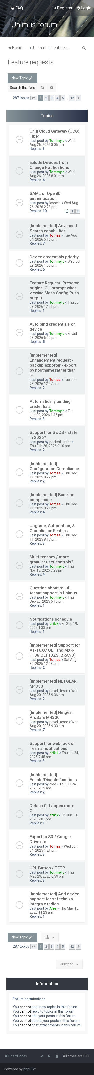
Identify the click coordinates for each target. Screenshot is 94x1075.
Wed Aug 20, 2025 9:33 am (54, 724)
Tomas (55, 235)
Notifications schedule (51, 619)
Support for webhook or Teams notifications (52, 746)
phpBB (28, 1069)
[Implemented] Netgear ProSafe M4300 (51, 715)
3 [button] (52, 98)
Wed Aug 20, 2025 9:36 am (54, 693)
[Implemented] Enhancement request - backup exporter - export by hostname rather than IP (53, 365)
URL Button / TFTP (47, 867)
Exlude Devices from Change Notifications (49, 165)
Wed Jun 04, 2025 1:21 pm (54, 848)
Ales (53, 908)
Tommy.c (56, 141)
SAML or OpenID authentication (45, 196)
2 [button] (46, 98)
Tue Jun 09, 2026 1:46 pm (52, 413)
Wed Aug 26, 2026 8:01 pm (52, 174)
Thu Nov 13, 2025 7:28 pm (52, 568)
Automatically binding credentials (50, 404)
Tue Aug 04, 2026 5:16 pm (53, 237)
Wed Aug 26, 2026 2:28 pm (54, 205)
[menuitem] (17, 7)
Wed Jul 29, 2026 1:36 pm (55, 263)
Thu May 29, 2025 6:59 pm (52, 874)
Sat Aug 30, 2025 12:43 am (53, 662)
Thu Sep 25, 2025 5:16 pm (52, 599)
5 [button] (63, 98)
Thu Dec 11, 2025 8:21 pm (53, 506)
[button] (33, 98)
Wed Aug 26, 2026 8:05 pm (52, 143)
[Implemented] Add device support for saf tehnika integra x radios (54, 898)
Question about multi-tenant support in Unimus (53, 590)
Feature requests (31, 62)
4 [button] (57, 98)
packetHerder (60, 442)
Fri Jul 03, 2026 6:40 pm (53, 336)
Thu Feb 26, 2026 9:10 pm (50, 446)
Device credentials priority (54, 256)
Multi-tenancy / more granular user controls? (51, 559)
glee (52, 784)
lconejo (55, 203)
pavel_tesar (58, 691)
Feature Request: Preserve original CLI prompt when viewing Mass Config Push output (54, 290)
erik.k (53, 624)
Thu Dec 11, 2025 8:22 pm (53, 475)
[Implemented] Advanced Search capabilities (53, 228)
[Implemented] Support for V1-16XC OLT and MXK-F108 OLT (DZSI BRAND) (55, 650)
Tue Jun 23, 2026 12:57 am (53, 382)
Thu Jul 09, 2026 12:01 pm (54, 304)
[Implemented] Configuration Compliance (54, 466)
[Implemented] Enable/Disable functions (53, 777)
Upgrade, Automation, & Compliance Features (52, 528)
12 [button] (72, 98)
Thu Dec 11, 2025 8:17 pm (53, 537)
